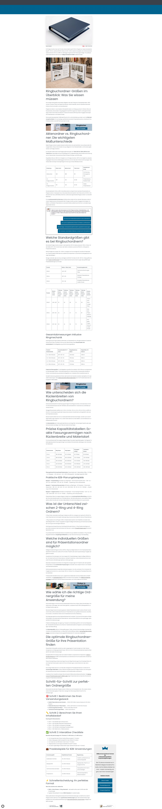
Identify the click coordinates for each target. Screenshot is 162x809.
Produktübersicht (105, 785)
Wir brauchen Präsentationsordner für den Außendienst (77, 218)
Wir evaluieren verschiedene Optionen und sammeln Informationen (74, 231)
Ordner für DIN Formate (53, 259)
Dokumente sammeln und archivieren (75, 799)
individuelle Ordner (57, 577)
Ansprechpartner (105, 790)
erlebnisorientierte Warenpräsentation (67, 377)
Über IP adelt (105, 780)
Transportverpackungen (80, 528)
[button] (3, 806)
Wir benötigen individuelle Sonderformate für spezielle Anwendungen (74, 227)
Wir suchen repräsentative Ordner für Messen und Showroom (76, 222)
